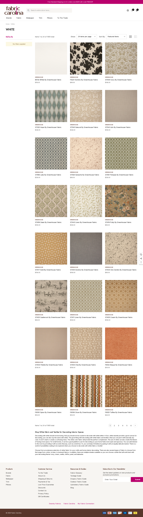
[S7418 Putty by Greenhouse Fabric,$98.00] (121, 201)
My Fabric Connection (86, 504)
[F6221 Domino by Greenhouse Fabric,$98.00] (86, 58)
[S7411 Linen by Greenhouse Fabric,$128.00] (86, 296)
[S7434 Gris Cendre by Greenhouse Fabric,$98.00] (121, 249)
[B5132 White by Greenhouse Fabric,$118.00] (51, 58)
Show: (73, 36)
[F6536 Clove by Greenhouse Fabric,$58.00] (86, 391)
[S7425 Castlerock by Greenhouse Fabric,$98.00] (51, 296)
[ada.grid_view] (130, 36)
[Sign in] (127, 10)
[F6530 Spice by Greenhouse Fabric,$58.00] (51, 391)
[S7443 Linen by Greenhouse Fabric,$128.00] (86, 201)
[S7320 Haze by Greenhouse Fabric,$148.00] (51, 106)
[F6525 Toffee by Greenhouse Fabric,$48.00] (121, 391)
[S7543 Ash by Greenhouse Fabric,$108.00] (121, 106)
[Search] (28, 10)
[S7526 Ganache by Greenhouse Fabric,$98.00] (86, 153)
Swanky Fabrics (55, 504)
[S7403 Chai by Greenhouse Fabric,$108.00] (86, 344)
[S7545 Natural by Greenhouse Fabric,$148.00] (86, 106)
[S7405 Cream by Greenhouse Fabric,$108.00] (121, 296)
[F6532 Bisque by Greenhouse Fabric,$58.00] (121, 344)
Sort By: (102, 36)
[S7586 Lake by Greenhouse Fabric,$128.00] (51, 153)
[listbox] (116, 36)
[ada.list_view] (135, 36)
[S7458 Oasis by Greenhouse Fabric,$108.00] (51, 201)
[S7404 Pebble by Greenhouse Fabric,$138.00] (51, 344)
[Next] (135, 425)
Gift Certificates (43, 496)
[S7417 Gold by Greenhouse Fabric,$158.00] (51, 249)
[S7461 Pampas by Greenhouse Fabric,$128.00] (121, 153)
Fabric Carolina (69, 504)
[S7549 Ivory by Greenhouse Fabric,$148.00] (121, 58)
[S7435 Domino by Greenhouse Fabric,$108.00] (86, 249)
